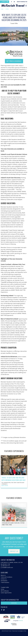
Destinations (4, 580)
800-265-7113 (6, 565)
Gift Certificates (5, 591)
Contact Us (14, 551)
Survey (2, 589)
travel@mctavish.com (7, 567)
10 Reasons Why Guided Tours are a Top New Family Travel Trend (13, 524)
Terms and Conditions (6, 577)
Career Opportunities (6, 592)
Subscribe (14, 603)
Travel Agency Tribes (21, 630)
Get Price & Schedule (14, 61)
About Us (3, 575)
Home (2, 9)
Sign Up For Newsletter (22, 1)
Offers (7, 9)
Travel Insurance (5, 582)
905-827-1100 (5, 1)
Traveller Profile (5, 587)
